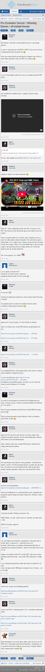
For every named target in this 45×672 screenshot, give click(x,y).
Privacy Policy (33, 670)
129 (28, 30)
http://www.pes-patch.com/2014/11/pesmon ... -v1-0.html (19, 354)
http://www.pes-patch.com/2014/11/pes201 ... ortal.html (15, 378)
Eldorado (12, 35)
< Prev (3, 30)
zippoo (11, 264)
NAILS (11, 142)
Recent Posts (17, 15)
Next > (31, 30)
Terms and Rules (23, 670)
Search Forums (6, 15)
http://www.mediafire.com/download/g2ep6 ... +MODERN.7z (21, 488)
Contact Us (37, 667)
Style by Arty (41, 670)
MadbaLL (12, 67)
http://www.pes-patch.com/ (32, 158)
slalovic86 (12, 634)
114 (22, 30)
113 (20, 30)
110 (12, 30)
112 (17, 30)
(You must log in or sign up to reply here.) (33, 656)
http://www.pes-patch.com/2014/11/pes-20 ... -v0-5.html (19, 338)
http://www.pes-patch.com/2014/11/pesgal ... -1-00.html (19, 333)
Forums (14, 11)
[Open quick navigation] (43, 19)
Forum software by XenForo (8, 670)
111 (14, 30)
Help (43, 667)
